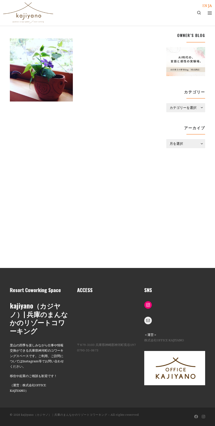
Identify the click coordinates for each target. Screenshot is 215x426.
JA (210, 6)
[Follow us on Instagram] (203, 417)
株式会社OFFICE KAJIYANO (164, 340)
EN (204, 6)
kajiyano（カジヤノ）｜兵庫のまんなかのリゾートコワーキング (64, 414)
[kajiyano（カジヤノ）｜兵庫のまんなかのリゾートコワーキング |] (28, 11)
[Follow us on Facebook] (196, 417)
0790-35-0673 (87, 350)
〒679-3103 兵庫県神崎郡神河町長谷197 (106, 345)
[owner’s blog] (185, 61)
